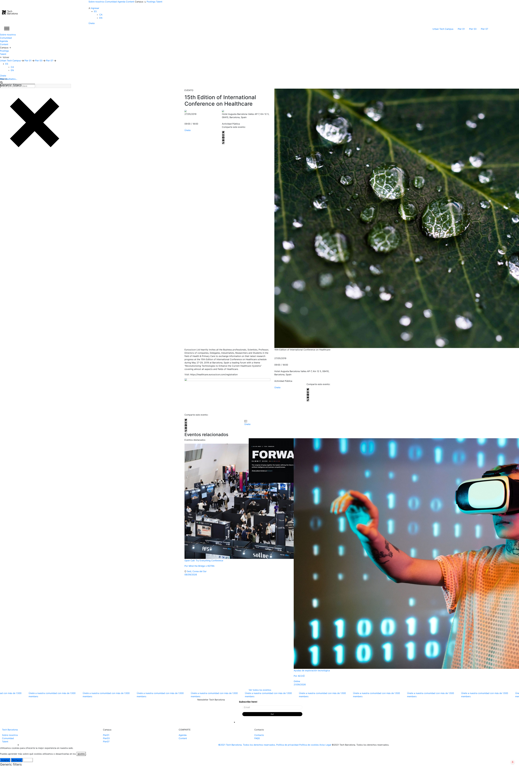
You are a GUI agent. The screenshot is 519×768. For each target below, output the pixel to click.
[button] (95, 11)
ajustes (81, 753)
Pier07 (106, 741)
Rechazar (16, 760)
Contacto (259, 735)
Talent (159, 1)
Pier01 (106, 735)
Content (130, 1)
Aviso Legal (325, 744)
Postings (151, 1)
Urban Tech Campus (443, 29)
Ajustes (28, 760)
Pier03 (106, 738)
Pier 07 (485, 29)
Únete (92, 23)
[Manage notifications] (512, 762)
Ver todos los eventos (260, 690)
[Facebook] (246, 137)
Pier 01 (461, 29)
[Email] (246, 140)
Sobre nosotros (96, 1)
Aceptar (5, 760)
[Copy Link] (246, 143)
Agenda (121, 1)
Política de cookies (309, 744)
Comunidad (111, 1)
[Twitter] (246, 132)
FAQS (257, 738)
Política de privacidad (287, 744)
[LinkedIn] (246, 134)
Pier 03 (473, 29)
